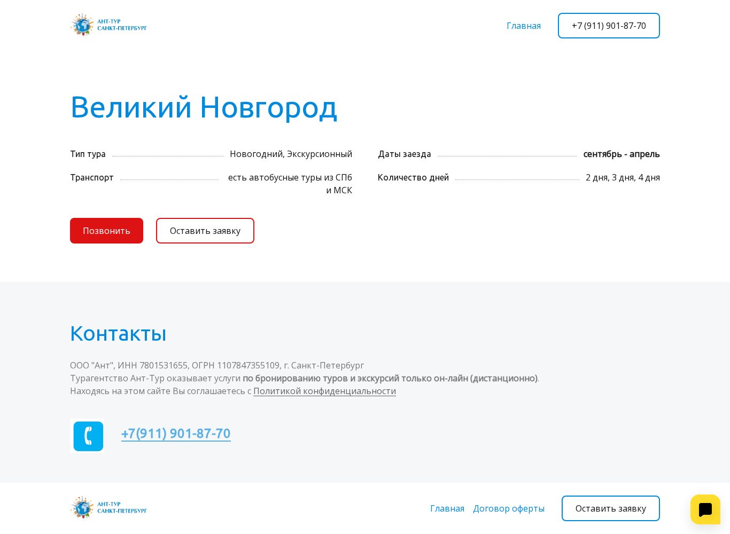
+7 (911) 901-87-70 (609, 26)
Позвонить (106, 231)
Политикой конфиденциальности (324, 391)
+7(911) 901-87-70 (176, 433)
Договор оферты (509, 508)
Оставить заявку (205, 231)
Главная (524, 26)
